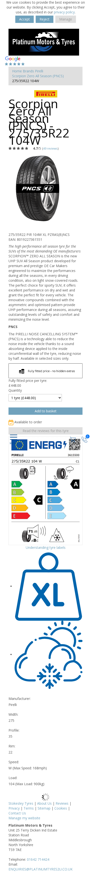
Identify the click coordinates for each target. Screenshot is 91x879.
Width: (13, 714)
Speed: (13, 762)
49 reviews (50, 148)
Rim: (11, 746)
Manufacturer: (19, 698)
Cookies (60, 808)
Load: (12, 777)
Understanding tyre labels (46, 547)
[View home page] (43, 41)
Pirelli (39, 71)
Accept (24, 19)
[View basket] (73, 439)
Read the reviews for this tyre (46, 430)
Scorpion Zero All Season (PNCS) (38, 76)
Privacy (14, 808)
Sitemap (44, 808)
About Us (44, 803)
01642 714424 (38, 859)
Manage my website (24, 818)
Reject (45, 19)
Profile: (13, 730)
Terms (29, 808)
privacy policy (64, 12)
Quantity (15, 390)
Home (17, 71)
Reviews (62, 803)
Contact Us (17, 813)
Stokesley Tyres (20, 803)
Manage (65, 19)
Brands (28, 71)
